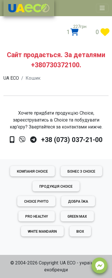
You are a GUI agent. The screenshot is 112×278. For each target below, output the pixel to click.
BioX (80, 232)
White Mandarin (42, 232)
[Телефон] (11, 140)
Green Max (77, 216)
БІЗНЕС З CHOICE (81, 171)
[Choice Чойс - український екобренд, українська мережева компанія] (28, 8)
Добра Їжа (78, 201)
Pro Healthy (36, 216)
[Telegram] (33, 140)
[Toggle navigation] (102, 8)
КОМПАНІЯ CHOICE (32, 171)
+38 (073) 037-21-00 (72, 140)
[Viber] (22, 140)
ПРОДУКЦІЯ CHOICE (56, 186)
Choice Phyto (36, 201)
